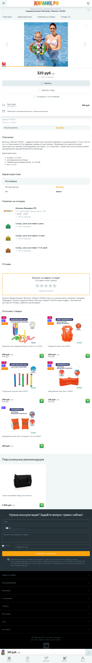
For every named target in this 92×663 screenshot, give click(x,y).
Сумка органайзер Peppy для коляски (17, 496)
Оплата (5, 606)
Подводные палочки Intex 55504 (15, 391)
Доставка (6, 614)
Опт (4, 622)
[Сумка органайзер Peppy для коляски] (23, 479)
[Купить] (42, 356)
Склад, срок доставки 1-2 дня (30, 236)
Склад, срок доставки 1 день (30, 223)
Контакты (6, 629)
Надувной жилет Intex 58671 (59, 346)
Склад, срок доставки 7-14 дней (31, 248)
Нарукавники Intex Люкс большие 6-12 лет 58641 (21, 436)
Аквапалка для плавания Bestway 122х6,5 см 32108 (22, 346)
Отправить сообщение (46, 554)
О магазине (7, 598)
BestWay (60, 128)
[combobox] (6, 528)
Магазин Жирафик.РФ (26, 208)
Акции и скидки (9, 575)
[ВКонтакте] (46, 646)
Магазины (6, 590)
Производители (9, 583)
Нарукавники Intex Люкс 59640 (60, 391)
